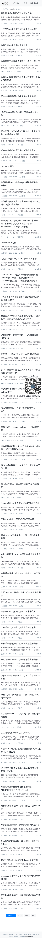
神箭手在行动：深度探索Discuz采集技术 (19, 860)
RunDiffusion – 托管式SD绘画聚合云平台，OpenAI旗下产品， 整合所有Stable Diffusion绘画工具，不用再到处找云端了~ (20, 278)
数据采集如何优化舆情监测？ (14, 45)
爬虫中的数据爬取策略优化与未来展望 (18, 96)
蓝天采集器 (34, 3)
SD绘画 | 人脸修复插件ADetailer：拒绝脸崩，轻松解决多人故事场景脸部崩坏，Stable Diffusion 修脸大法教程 (19, 223)
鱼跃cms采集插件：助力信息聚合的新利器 (20, 825)
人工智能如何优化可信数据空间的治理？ (19, 29)
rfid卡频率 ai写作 (8, 242)
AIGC (2, 71)
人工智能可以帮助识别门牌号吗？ (16, 733)
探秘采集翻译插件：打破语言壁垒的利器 (19, 643)
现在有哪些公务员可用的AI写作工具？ (18, 150)
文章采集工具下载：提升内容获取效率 (18, 627)
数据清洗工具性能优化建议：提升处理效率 (20, 61)
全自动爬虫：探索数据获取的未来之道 (18, 611)
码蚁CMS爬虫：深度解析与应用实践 (17, 519)
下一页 (27, 915)
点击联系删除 (29, 936)
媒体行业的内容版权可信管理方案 (16, 13)
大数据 (24, 3)
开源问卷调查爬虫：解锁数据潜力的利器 (19, 659)
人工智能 (15, 3)
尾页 (33, 915)
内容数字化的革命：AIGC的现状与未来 (19, 259)
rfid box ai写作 (7, 166)
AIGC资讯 (11, 9)
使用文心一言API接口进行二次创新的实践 (20, 354)
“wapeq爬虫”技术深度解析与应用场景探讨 (20, 503)
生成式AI (4, 39)
